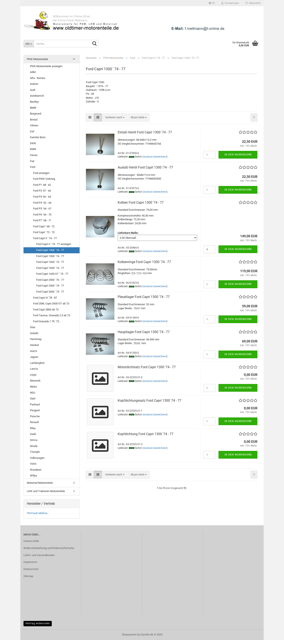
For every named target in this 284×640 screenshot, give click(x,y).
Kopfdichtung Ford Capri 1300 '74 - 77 (145, 434)
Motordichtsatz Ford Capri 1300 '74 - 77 (147, 367)
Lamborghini (37, 362)
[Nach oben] (272, 634)
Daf (32, 131)
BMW (33, 107)
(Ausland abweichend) (155, 156)
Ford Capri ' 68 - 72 (43, 226)
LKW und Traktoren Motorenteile (46, 491)
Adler (33, 72)
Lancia (34, 368)
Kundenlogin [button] (231, 3)
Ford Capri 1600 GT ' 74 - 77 (52, 273)
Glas (32, 327)
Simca (33, 440)
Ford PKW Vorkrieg (44, 178)
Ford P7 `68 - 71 (42, 220)
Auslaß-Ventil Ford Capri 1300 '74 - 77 (145, 167)
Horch (33, 351)
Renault (34, 422)
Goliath (34, 333)
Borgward (35, 113)
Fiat (32, 161)
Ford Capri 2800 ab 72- (46, 309)
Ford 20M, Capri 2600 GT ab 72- (51, 303)
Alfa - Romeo (37, 78)
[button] (212, 3)
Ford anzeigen (41, 173)
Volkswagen (37, 457)
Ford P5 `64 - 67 (42, 208)
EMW (33, 149)
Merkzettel (254, 3)
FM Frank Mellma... (38, 513)
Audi (32, 89)
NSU (32, 392)
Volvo (33, 463)
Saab (33, 434)
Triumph (35, 451)
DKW (33, 143)
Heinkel (34, 345)
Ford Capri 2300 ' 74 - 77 (50, 285)
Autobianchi (37, 95)
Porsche (35, 416)
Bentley (34, 101)
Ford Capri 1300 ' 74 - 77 (50, 250)
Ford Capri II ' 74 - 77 (45, 238)
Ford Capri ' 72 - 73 (43, 232)
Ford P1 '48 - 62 (42, 184)
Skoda (33, 446)
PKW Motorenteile (37, 59)
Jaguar (34, 356)
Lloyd (33, 374)
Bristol (33, 119)
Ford (32, 167)
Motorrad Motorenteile (40, 482)
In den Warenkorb (238, 154)
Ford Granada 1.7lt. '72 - (47, 321)
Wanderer (35, 469)
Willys (33, 475)
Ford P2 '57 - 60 (42, 190)
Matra (33, 386)
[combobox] (114, 117)
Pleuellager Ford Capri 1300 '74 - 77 (144, 297)
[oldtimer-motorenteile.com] (142, 20)
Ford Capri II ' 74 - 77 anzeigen (53, 244)
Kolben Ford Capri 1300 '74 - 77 (141, 202)
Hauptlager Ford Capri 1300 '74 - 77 (144, 332)
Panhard (35, 404)
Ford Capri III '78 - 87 (45, 297)
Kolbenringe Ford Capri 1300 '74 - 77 (144, 262)
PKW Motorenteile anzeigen (46, 66)
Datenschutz (30, 569)
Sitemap (28, 576)
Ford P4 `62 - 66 (42, 202)
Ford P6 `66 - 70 (42, 214)
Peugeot (35, 410)
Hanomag (35, 339)
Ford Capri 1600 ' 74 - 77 (50, 261)
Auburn (34, 83)
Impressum (30, 562)
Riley (33, 428)
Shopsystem (129, 634)
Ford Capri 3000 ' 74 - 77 (50, 291)
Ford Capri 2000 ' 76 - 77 (50, 279)
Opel (32, 398)
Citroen (34, 125)
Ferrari (33, 155)
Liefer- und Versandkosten (39, 555)
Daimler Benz (38, 137)
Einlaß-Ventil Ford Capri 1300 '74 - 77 (145, 132)
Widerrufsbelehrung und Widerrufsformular (48, 548)
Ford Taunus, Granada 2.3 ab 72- (52, 315)
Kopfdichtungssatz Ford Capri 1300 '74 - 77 (149, 400)
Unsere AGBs (31, 541)
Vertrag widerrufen (37, 623)
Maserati (35, 380)
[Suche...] (94, 44)
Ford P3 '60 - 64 (42, 196)
